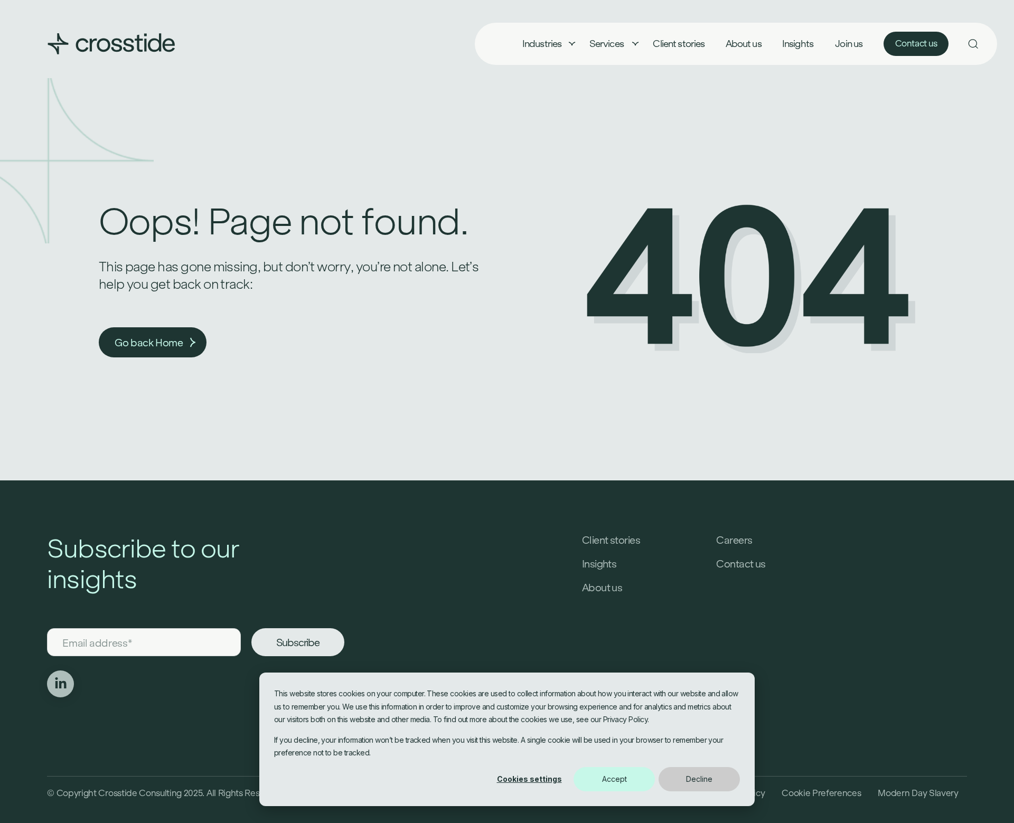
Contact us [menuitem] (741, 564)
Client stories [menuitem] (679, 44)
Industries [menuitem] (542, 44)
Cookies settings (529, 778)
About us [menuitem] (744, 44)
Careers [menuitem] (734, 540)
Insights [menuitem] (797, 44)
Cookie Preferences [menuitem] (821, 793)
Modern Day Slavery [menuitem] (918, 793)
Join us (848, 44)
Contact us (916, 44)
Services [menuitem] (607, 44)
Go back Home (149, 342)
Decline (699, 778)
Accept (614, 778)
